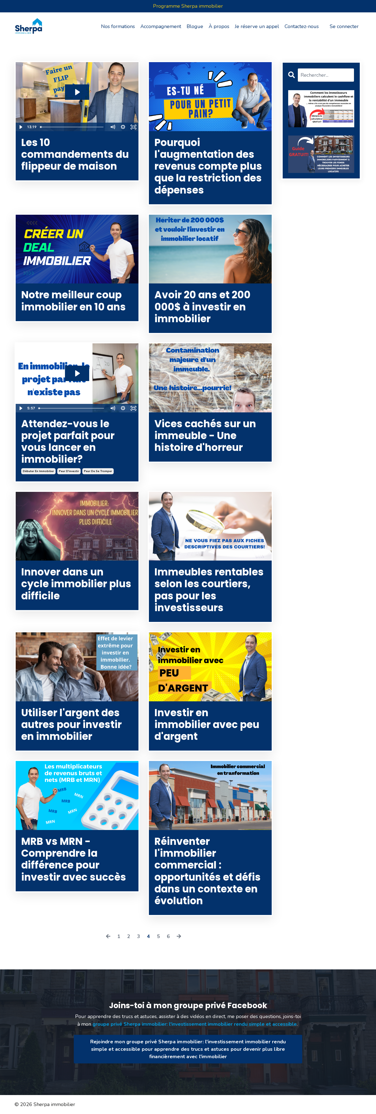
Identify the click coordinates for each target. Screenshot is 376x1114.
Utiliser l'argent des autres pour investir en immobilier (71, 725)
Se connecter (344, 26)
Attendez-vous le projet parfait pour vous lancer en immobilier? (68, 441)
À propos (219, 26)
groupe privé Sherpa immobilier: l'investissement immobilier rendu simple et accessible (194, 1024)
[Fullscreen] (133, 127)
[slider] (73, 127)
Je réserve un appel (257, 26)
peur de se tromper (98, 471)
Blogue (195, 26)
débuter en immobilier (38, 471)
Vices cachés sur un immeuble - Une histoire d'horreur (205, 436)
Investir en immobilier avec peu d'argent (206, 725)
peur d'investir (69, 471)
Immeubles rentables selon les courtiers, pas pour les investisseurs (209, 590)
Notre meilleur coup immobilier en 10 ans (73, 301)
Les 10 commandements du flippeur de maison (75, 154)
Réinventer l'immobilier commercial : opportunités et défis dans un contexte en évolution (207, 871)
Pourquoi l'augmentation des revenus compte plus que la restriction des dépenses (208, 166)
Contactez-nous (302, 26)
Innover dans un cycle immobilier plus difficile (76, 584)
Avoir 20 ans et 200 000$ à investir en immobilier (202, 307)
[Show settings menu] (123, 127)
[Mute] (112, 127)
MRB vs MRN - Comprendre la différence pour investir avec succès (73, 859)
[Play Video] (20, 127)
